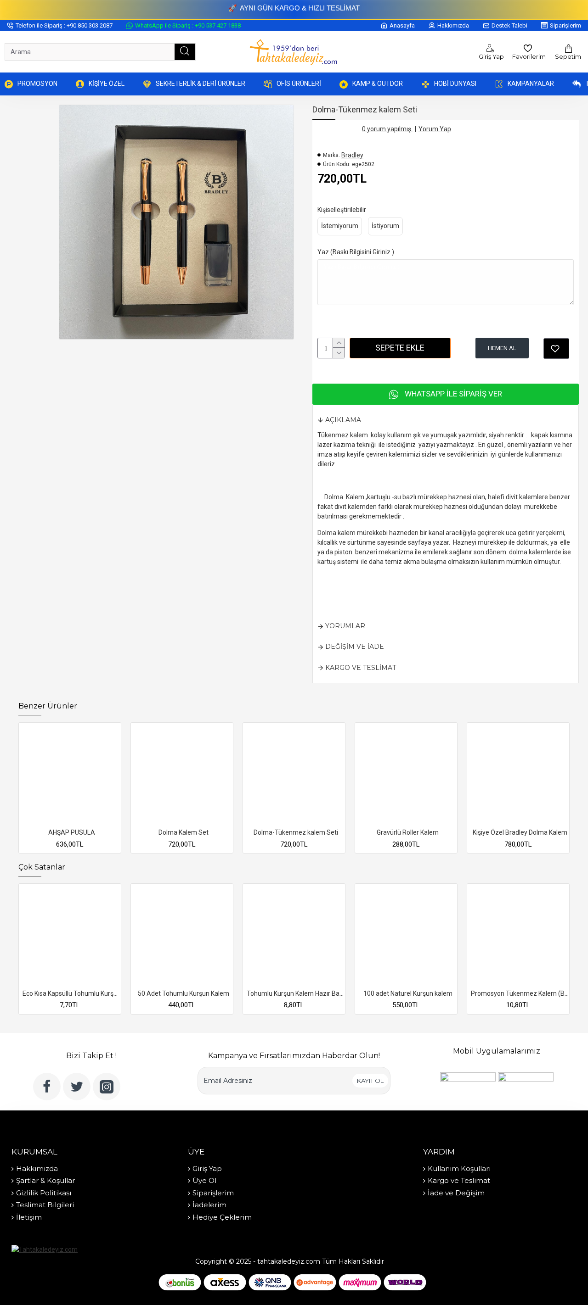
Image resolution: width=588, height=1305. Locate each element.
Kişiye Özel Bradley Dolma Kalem (520, 832)
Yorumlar (345, 626)
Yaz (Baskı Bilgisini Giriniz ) (355, 252)
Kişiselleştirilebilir (341, 209)
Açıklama (343, 420)
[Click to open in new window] (556, 348)
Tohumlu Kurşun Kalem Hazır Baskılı (296, 993)
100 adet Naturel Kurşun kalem (407, 993)
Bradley (352, 155)
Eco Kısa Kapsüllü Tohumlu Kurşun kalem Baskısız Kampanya (72, 993)
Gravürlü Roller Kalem (408, 832)
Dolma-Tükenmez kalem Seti (296, 832)
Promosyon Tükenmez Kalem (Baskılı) (520, 993)
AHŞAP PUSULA (71, 832)
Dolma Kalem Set (183, 832)
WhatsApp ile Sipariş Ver (453, 393)
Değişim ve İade (354, 646)
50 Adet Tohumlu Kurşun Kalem (183, 993)
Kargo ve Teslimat (360, 668)
